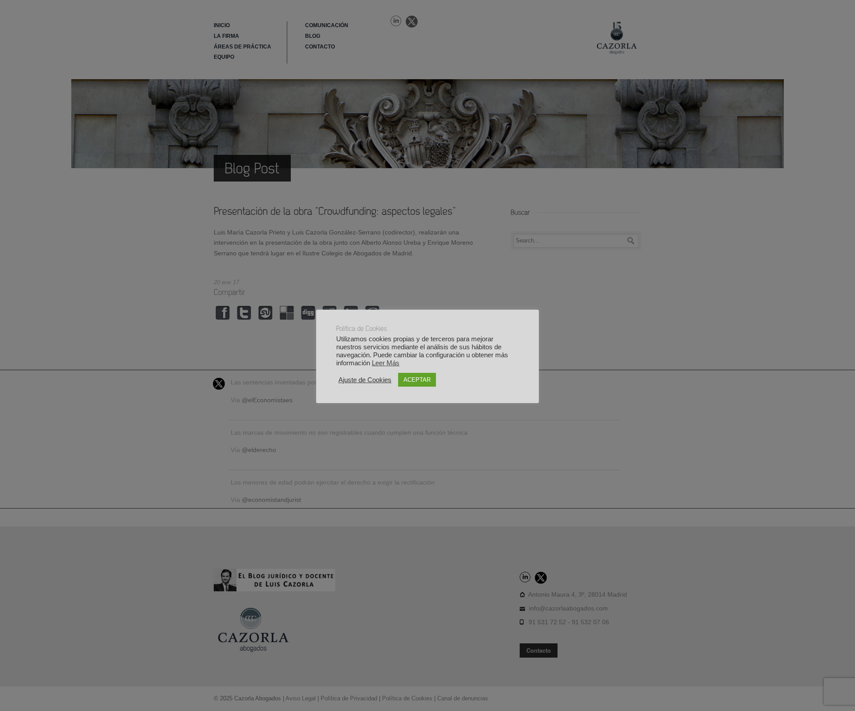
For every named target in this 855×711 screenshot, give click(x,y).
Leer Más (385, 363)
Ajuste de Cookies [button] (364, 380)
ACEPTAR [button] (417, 379)
